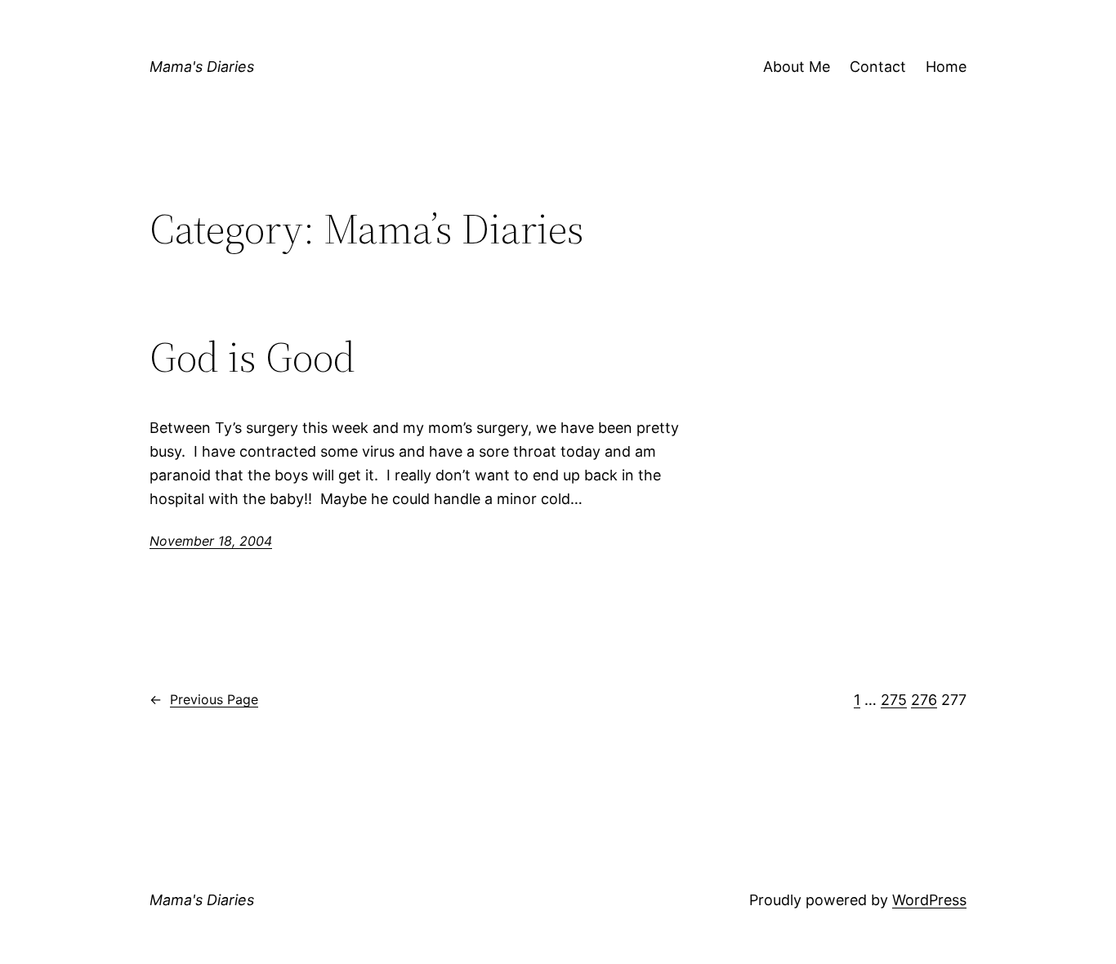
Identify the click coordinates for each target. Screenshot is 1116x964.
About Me (796, 66)
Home (946, 66)
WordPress (929, 899)
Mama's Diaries (202, 66)
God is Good (252, 357)
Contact (878, 66)
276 (924, 699)
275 (894, 699)
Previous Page (204, 699)
